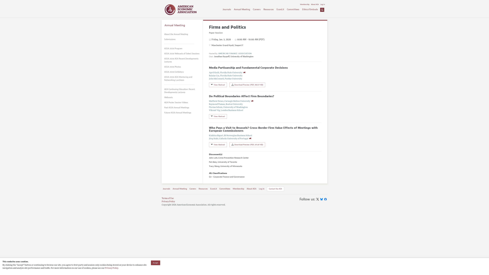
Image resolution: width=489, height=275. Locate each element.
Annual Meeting (242, 9)
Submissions (169, 39)
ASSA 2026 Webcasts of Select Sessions (181, 53)
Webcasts (168, 97)
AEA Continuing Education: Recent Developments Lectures (179, 91)
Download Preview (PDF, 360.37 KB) (248, 85)
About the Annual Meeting (176, 34)
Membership (304, 4)
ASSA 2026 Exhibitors (174, 72)
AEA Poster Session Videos (176, 102)
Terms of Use (168, 198)
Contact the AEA (275, 189)
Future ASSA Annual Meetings (177, 112)
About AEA (315, 4)
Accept (155, 263)
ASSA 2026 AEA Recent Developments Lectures (181, 60)
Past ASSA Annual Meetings (176, 107)
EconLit (280, 9)
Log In (322, 4)
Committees (293, 9)
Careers (257, 9)
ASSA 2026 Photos (172, 67)
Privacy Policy (111, 268)
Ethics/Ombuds (310, 9)
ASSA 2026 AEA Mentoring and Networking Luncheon (178, 78)
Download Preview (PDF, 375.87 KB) (248, 144)
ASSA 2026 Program (173, 48)
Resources (268, 9)
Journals (227, 9)
